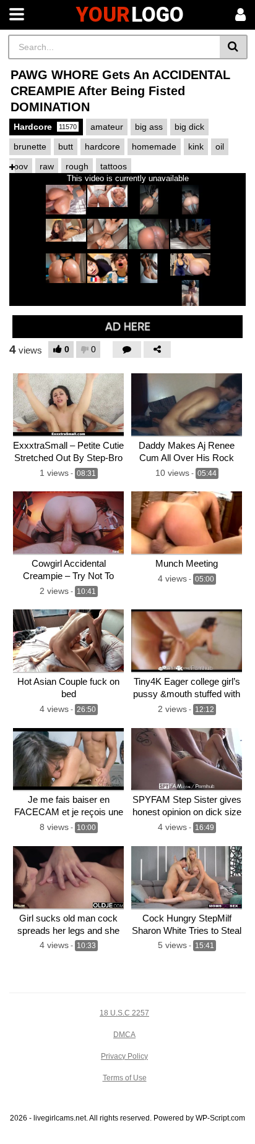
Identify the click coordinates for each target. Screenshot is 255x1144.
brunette (30, 146)
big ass (149, 127)
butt (65, 146)
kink (196, 146)
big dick (189, 127)
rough (77, 166)
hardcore (102, 146)
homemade (154, 146)
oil (219, 146)
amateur (106, 127)
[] (234, 47)
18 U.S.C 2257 (124, 1013)
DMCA (124, 1034)
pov (21, 166)
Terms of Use (125, 1078)
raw (47, 166)
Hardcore (45, 127)
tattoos (113, 166)
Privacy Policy (124, 1056)
